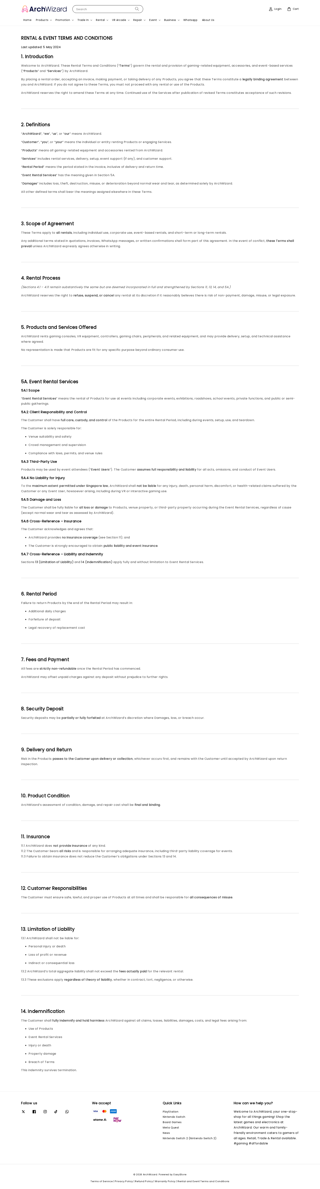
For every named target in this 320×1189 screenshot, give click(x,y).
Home (27, 20)
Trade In (83, 20)
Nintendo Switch (174, 1117)
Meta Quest (171, 1127)
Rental (100, 20)
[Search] (137, 9)
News (166, 1133)
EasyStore (180, 1174)
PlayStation (171, 1112)
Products (42, 20)
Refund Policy (144, 1181)
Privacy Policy (124, 1181)
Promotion (63, 20)
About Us (208, 20)
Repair (137, 20)
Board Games (172, 1122)
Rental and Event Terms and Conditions (203, 1181)
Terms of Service (102, 1181)
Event (153, 20)
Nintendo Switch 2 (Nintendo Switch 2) (189, 1138)
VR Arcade (119, 20)
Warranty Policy (165, 1181)
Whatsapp (190, 20)
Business (170, 20)
